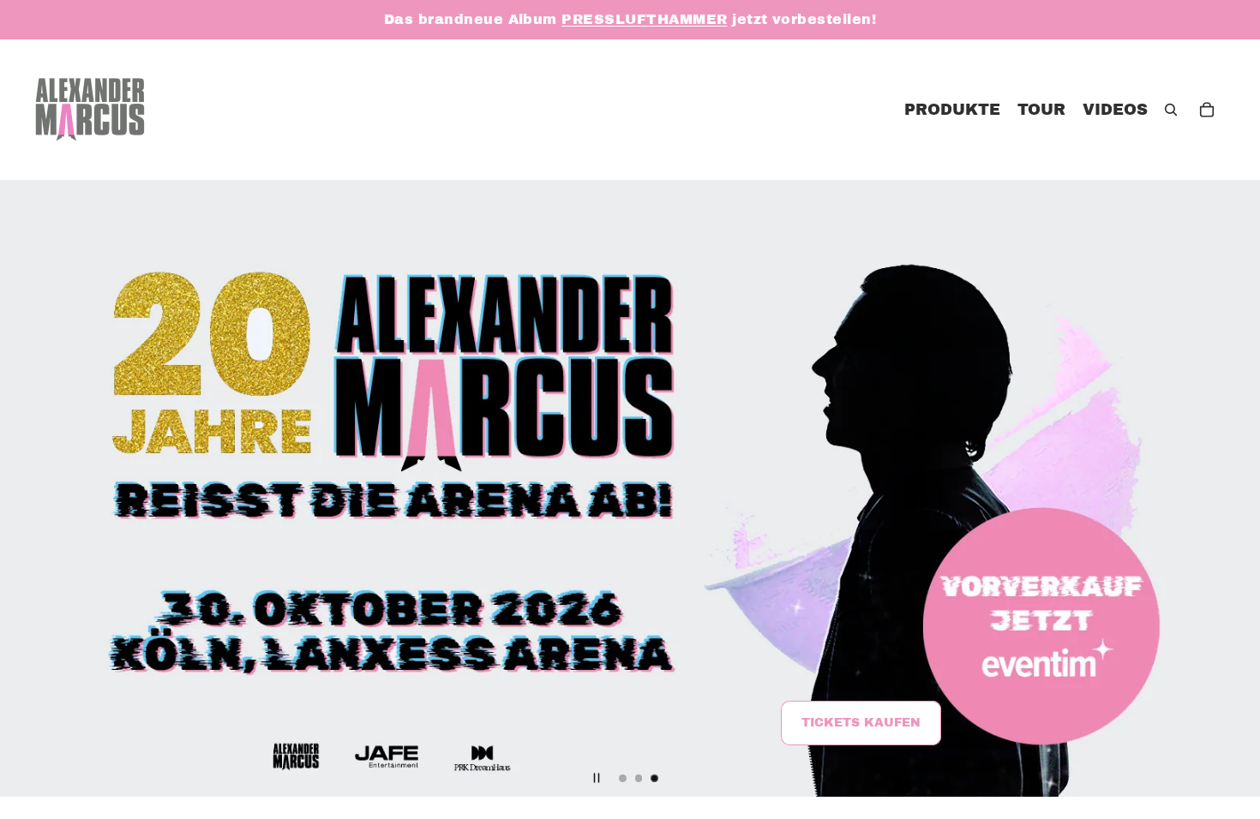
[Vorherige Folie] (27, 488)
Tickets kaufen (861, 723)
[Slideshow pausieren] (596, 778)
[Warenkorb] (1207, 110)
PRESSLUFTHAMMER (644, 19)
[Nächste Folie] (1232, 488)
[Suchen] (1171, 110)
